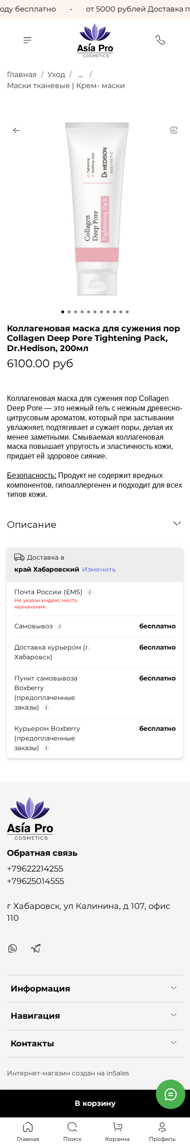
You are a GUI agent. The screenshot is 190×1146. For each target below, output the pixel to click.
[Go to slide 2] (69, 311)
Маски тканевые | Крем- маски (66, 85)
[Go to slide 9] (114, 311)
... (80, 75)
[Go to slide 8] (108, 311)
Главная (22, 74)
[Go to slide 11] (127, 311)
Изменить (99, 569)
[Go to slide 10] (120, 311)
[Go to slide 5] (88, 311)
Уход (56, 74)
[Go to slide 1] (62, 311)
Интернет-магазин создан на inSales (68, 1073)
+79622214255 (35, 868)
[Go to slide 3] (75, 311)
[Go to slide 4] (82, 311)
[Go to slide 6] (95, 311)
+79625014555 (35, 881)
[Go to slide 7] (101, 311)
